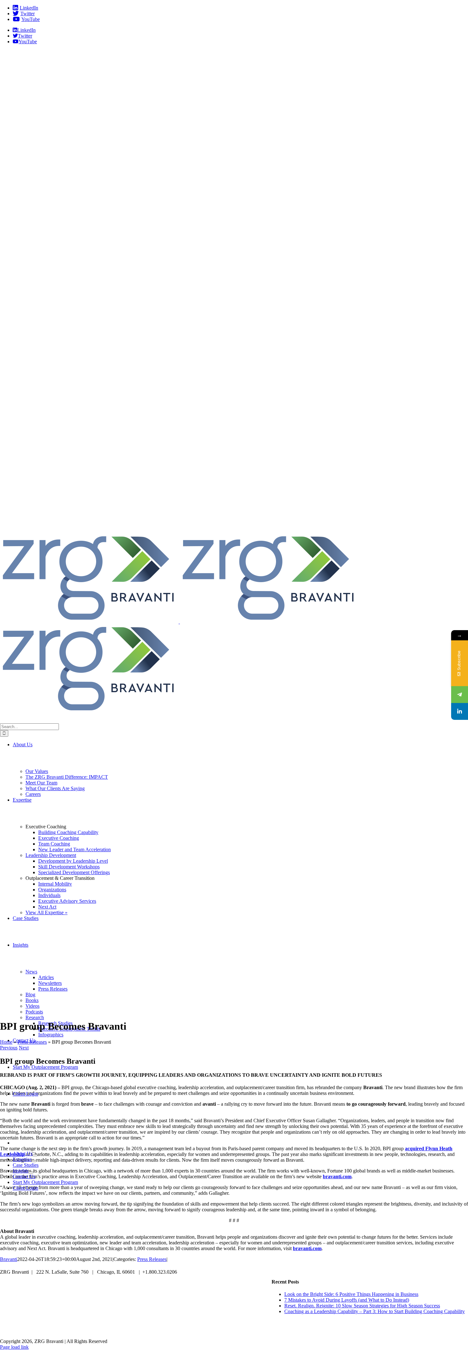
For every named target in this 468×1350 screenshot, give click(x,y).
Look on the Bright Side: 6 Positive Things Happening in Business (351, 1294)
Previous (9, 1047)
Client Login (209, 1330)
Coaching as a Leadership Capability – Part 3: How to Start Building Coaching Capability (374, 1311)
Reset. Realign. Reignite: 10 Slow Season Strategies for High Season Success (362, 1305)
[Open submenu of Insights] (30, 1172)
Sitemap (288, 1330)
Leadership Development (50, 855)
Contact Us (171, 1330)
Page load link (14, 1347)
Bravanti (8, 1259)
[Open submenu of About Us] (35, 1155)
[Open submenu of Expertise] (34, 1161)
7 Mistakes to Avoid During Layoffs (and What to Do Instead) (346, 1300)
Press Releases (32, 1042)
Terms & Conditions (331, 1330)
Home (6, 1042)
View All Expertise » (46, 912)
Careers (138, 1330)
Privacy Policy (251, 1330)
